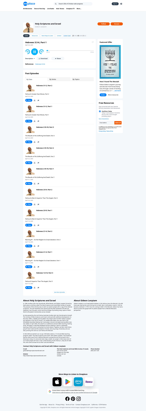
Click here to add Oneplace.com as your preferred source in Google (74, 392)
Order (103, 95)
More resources (113, 95)
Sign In (115, 4)
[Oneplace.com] (29, 4)
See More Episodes (59, 292)
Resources (35, 35)
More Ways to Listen (47, 35)
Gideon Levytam (41, 27)
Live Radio (50, 9)
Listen (26, 35)
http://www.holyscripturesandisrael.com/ (34, 355)
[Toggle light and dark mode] (121, 3)
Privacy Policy (60, 405)
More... (79, 9)
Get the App (43, 405)
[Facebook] (67, 399)
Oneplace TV (70, 9)
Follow (103, 24)
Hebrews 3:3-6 (40, 64)
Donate (116, 24)
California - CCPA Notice (98, 405)
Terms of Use (70, 405)
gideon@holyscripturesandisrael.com (33, 350)
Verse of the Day (39, 9)
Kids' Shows (60, 9)
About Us (51, 405)
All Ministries (27, 9)
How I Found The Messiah (109, 82)
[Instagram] (78, 399)
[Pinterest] (73, 399)
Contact (59, 35)
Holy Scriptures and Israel (48, 23)
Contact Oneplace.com (83, 405)
